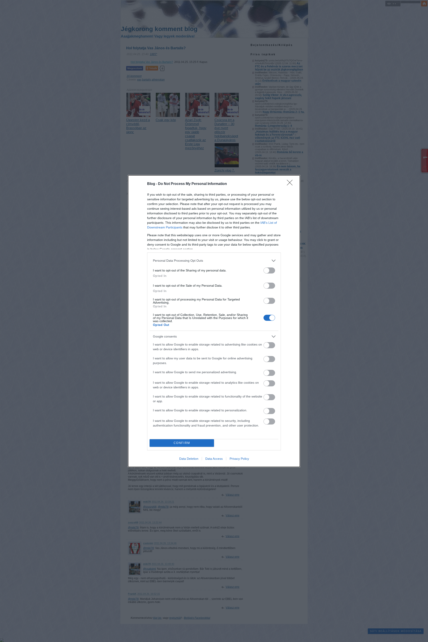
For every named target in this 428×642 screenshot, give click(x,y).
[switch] (269, 270)
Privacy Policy (239, 458)
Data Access (214, 458)
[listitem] (214, 260)
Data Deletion (188, 458)
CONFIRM (182, 443)
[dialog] (214, 321)
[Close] (291, 184)
